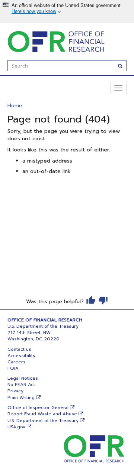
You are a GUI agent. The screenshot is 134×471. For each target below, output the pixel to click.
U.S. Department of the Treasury (43, 420)
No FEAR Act (21, 384)
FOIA (13, 368)
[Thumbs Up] (91, 300)
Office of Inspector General (37, 407)
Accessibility (21, 355)
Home (14, 105)
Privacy (15, 390)
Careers (16, 362)
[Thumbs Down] (103, 300)
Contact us (19, 349)
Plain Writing (21, 397)
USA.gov (16, 426)
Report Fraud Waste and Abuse (42, 414)
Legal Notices (22, 378)
